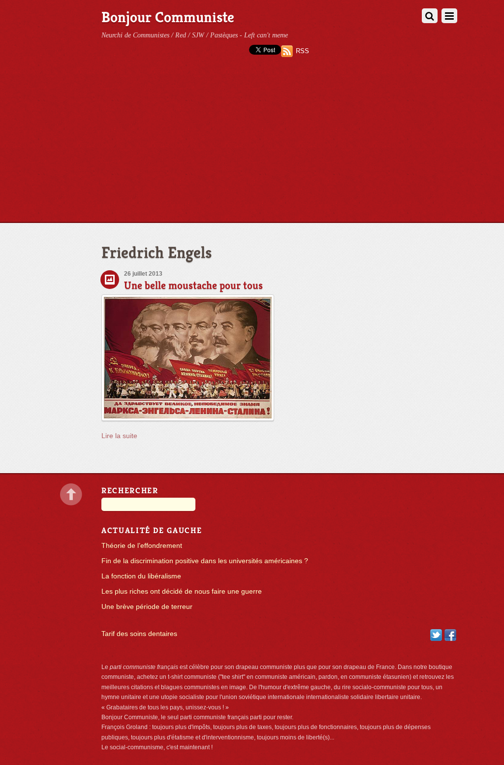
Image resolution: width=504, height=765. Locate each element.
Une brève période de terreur (146, 606)
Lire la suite (119, 436)
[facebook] (450, 634)
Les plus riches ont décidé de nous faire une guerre (181, 591)
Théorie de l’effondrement (141, 545)
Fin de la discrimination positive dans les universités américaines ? (204, 561)
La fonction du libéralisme (141, 576)
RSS (302, 51)
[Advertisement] (252, 149)
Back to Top (71, 494)
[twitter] (436, 634)
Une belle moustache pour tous (193, 285)
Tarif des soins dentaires (139, 634)
